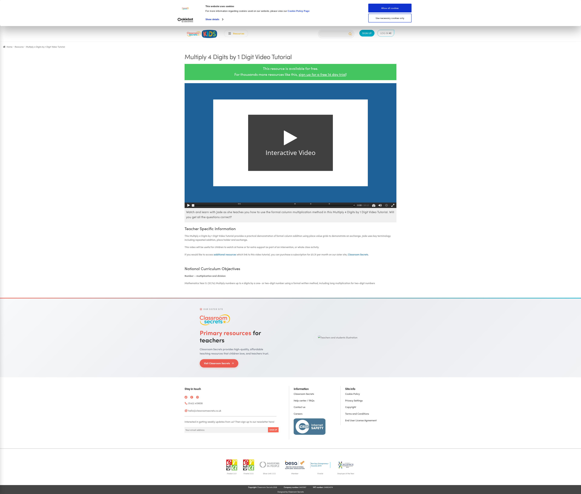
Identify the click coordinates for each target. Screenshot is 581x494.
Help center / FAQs (304, 400)
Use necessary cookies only (390, 18)
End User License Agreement (361, 420)
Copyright (350, 407)
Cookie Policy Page (298, 11)
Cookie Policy (352, 394)
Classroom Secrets (358, 254)
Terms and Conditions (357, 413)
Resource (19, 46)
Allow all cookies (390, 8)
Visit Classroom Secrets (217, 363)
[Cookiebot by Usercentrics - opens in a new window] (185, 20)
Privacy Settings (354, 400)
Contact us (299, 407)
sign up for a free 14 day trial (322, 74)
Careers (298, 413)
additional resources (225, 254)
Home (9, 46)
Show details (212, 19)
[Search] (350, 34)
